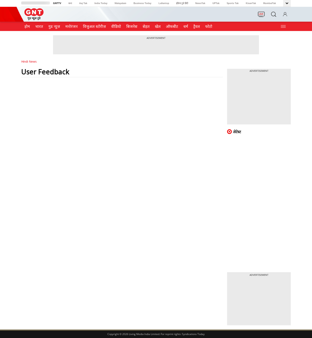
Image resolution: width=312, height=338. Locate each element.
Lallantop (164, 3)
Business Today (142, 3)
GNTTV (57, 3)
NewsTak (200, 3)
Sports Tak (233, 3)
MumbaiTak (269, 3)
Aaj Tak (83, 3)
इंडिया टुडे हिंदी (182, 3)
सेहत (146, 26)
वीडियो (116, 26)
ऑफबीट (172, 26)
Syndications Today (193, 334)
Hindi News (29, 61)
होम (27, 26)
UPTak (215, 3)
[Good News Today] (34, 18)
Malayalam (120, 3)
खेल (158, 26)
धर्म (185, 26)
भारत (39, 26)
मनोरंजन (71, 26)
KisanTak (251, 3)
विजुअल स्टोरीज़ (94, 26)
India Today (100, 3)
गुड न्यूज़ (54, 26)
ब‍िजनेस (131, 26)
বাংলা (70, 3)
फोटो (208, 26)
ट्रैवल (196, 26)
